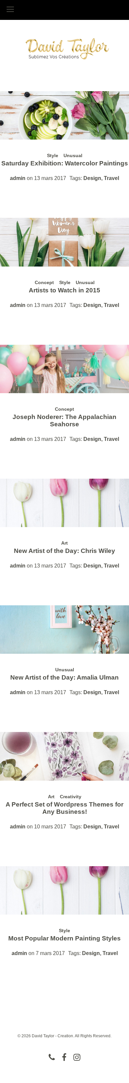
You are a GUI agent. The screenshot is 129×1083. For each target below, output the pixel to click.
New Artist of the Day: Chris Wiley (64, 550)
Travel (111, 178)
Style (52, 155)
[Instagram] (76, 1057)
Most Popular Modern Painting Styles (64, 938)
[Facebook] (64, 1057)
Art (64, 543)
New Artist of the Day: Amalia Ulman (64, 677)
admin (17, 178)
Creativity (70, 796)
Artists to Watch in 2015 (64, 290)
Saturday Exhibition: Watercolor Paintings (64, 163)
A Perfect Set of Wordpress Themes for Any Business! (64, 808)
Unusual (73, 155)
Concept (44, 282)
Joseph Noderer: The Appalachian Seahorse (64, 420)
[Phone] (52, 1057)
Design (92, 178)
